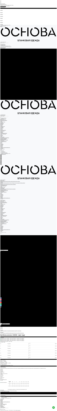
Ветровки (1, 75)
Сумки (1, 55)
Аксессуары (2, 49)
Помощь (1, 402)
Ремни (14, 50)
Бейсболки (2, 74)
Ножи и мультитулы (3, 85)
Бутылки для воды (3, 53)
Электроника (2, 57)
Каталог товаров (2, 69)
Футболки (1, 79)
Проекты (1, 143)
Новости (1, 64)
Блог (1, 94)
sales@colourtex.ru (3, 296)
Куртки (1, 76)
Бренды (1, 65)
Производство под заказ (4, 91)
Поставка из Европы (3, 92)
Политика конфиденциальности (5, 98)
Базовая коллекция (3, 90)
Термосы (11, 53)
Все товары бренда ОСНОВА (4, 391)
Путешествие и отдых (3, 54)
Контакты (1, 99)
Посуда (1, 52)
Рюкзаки (1, 56)
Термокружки (8, 53)
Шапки (1, 128)
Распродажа (2, 140)
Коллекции (2, 406)
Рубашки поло (2, 77)
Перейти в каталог (3, 6)
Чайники (14, 53)
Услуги (1, 93)
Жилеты (19, 333)
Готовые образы (2, 407)
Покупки (1, 403)
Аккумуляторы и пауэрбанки (4, 137)
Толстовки (1, 78)
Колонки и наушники (3, 89)
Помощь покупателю (3, 404)
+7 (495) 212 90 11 (2, 295)
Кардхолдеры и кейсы (9, 50)
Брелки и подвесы (3, 50)
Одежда (1, 51)
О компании (2, 398)
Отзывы (1, 66)
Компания (1, 95)
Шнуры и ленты (17, 50)
